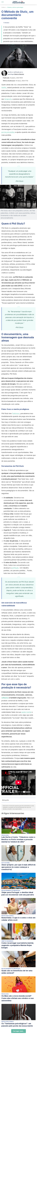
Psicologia (5, 835)
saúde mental (26, 712)
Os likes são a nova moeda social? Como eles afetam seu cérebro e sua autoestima (17, 998)
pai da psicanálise (8, 132)
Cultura (3, 7)
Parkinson (15, 413)
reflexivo (5, 698)
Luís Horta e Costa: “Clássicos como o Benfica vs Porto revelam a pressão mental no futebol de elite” (18, 839)
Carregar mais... (18, 1031)
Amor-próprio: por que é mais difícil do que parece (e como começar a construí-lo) (18, 867)
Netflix (3, 87)
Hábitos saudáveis (7, 941)
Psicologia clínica (7, 915)
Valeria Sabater (19, 74)
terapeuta (8, 99)
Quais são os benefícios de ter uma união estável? (16, 972)
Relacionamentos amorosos (10, 890)
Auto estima (5, 862)
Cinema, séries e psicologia (15, 7)
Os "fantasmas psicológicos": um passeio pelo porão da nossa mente (17, 1024)
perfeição (15, 568)
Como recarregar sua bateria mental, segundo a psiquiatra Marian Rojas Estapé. (17, 945)
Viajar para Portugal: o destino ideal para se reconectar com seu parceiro (17, 893)
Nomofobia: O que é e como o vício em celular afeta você (18, 919)
